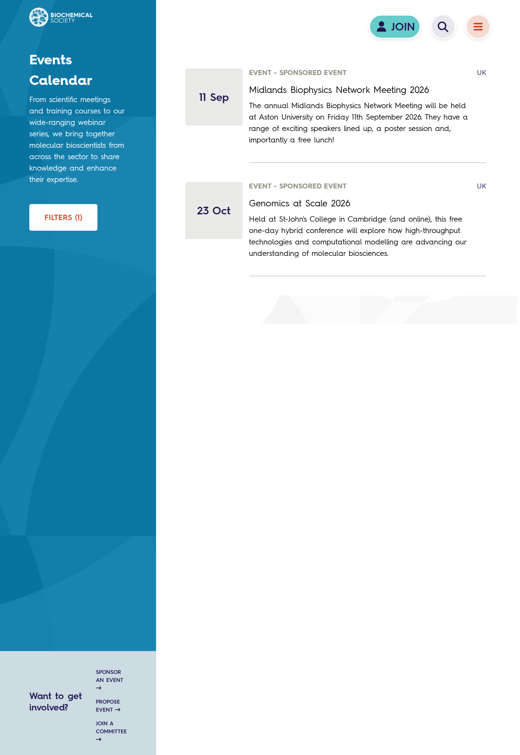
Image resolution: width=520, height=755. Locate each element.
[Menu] (478, 26)
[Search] (443, 26)
